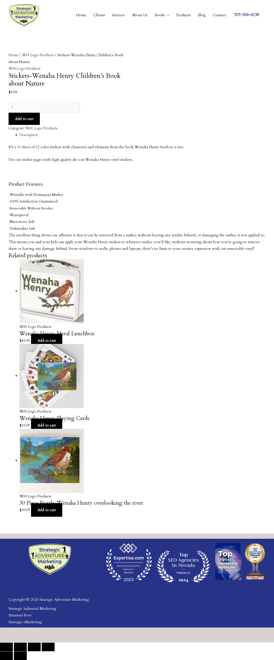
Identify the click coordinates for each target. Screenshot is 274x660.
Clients (99, 15)
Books (160, 15)
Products (183, 15)
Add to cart (24, 118)
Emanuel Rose (20, 615)
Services (118, 15)
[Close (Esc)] (48, 647)
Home (81, 15)
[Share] (34, 647)
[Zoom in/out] (6, 647)
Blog (202, 15)
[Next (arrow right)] (20, 655)
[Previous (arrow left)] (6, 655)
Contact (219, 15)
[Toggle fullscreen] (20, 647)
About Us (139, 15)
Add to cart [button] (46, 340)
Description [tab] (28, 134)
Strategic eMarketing (25, 622)
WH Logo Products (38, 55)
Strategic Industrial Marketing (32, 608)
